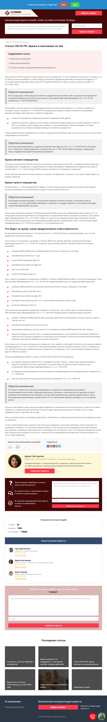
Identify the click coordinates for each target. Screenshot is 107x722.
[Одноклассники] (51, 446)
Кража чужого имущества (20, 63)
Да (75, 4)
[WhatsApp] (56, 446)
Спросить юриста (40, 471)
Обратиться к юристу (75, 506)
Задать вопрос (88, 13)
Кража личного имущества (20, 59)
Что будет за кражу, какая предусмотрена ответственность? (33, 67)
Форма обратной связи (14, 707)
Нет (64, 4)
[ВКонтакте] (48, 446)
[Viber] (54, 446)
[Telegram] (59, 446)
